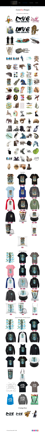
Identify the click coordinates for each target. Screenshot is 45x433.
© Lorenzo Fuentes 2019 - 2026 (12, 430)
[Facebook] (32, 430)
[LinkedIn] (36, 430)
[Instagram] (34, 430)
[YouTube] (37, 430)
